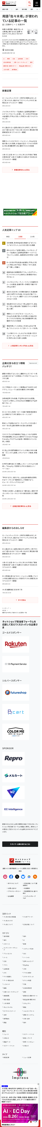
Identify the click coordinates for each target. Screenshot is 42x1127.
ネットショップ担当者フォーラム (9, 3)
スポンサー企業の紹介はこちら (20, 844)
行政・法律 (26, 1019)
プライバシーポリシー (14, 891)
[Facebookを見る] (11, 877)
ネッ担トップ (5, 608)
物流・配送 (7, 999)
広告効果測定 (27, 988)
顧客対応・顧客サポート (30, 996)
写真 (24, 984)
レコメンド (7, 984)
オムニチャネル (8, 1007)
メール (5, 957)
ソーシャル (26, 957)
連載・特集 (5, 9)
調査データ (7, 1042)
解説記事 (6, 1057)
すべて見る (22, 600)
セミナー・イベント (28, 1034)
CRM (24, 969)
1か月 (32, 237)
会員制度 (6, 969)
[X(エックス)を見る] (17, 877)
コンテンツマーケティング (10, 949)
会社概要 (11, 896)
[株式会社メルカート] (13, 775)
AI (24, 940)
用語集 (4, 610)
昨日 (8, 237)
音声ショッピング (28, 961)
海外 (17, 9)
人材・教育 (7, 1003)
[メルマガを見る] (5, 877)
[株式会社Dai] (15, 712)
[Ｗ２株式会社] (13, 792)
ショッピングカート (28, 1011)
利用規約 (27, 888)
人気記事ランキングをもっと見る (21, 346)
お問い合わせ (12, 888)
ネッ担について (8, 924)
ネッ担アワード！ (28, 917)
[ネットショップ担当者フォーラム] (19, 863)
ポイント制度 (27, 980)
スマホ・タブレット (28, 976)
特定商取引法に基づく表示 (30, 892)
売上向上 (26, 965)
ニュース (6, 1034)
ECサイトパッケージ (10, 1011)
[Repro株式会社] (13, 758)
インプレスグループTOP (29, 897)
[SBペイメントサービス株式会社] (15, 664)
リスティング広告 (28, 949)
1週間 (20, 237)
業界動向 (6, 1019)
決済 (5, 1015)
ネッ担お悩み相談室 (10, 917)
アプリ (5, 965)
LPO (5, 973)
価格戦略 (6, 996)
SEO (24, 953)
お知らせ (6, 1038)
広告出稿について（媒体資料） (30, 884)
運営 (24, 992)
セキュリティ (26, 1003)
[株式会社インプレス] (20, 1073)
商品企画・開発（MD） (29, 999)
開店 (24, 1007)
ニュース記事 (27, 1057)
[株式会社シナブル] (13, 809)
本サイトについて (13, 883)
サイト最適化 (7, 976)
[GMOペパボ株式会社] (15, 732)
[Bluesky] (23, 877)
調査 (5, 1022)
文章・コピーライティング (11, 992)
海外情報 (24, 9)
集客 (24, 944)
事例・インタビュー (28, 1042)
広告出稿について (28, 924)
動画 (5, 988)
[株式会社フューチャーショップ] (15, 692)
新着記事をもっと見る (22, 170)
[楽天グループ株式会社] (15, 644)
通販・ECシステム (28, 1015)
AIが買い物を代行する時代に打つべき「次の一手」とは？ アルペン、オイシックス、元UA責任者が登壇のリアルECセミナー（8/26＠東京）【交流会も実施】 (20, 1090)
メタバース (7, 944)
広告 (5, 961)
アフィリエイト (8, 953)
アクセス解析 (27, 973)
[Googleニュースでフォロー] (29, 877)
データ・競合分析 (9, 980)
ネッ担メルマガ (8, 921)
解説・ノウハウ (27, 1038)
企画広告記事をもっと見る (22, 506)
